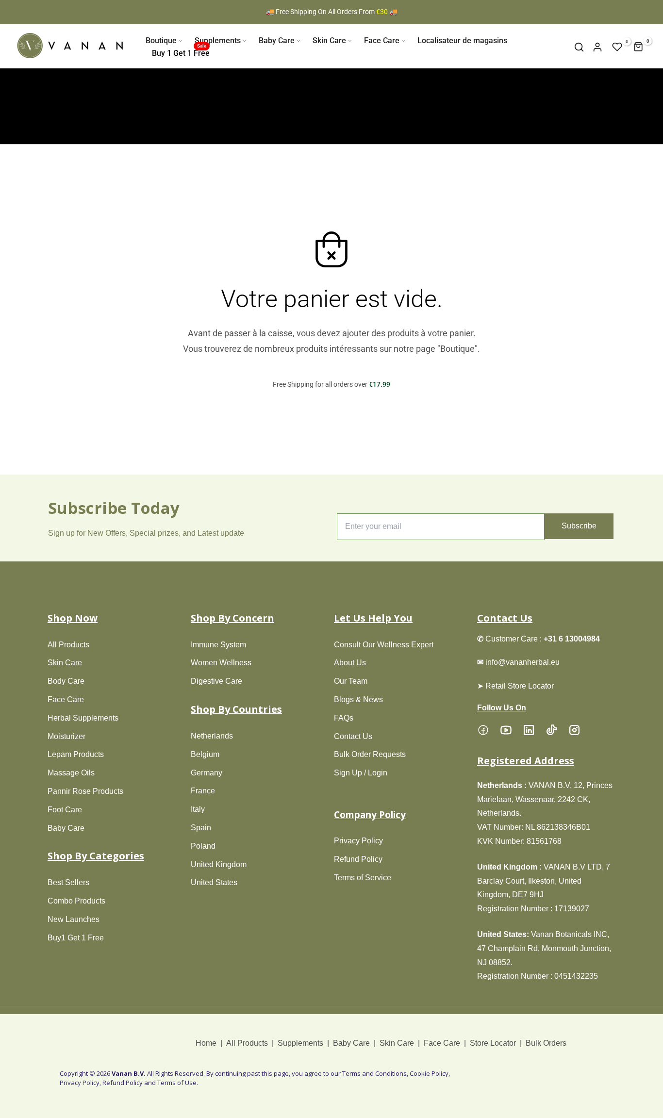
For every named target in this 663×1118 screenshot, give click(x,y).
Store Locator (493, 1043)
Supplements (218, 40)
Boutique (161, 40)
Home (207, 1043)
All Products (247, 1043)
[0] (617, 47)
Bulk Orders (546, 1043)
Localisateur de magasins (462, 40)
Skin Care (329, 40)
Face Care (381, 40)
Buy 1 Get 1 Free (181, 52)
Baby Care (277, 40)
